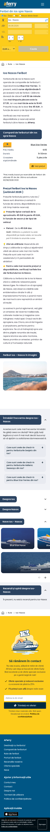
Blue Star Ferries (39, 144)
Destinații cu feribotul (14, 745)
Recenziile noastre (13, 761)
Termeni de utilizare (14, 794)
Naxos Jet (36, 569)
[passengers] (39, 577)
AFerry (7, 740)
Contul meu (10, 782)
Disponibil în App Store (11, 814)
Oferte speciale (12, 765)
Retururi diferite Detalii (29, 16)
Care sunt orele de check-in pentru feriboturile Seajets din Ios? (21, 450)
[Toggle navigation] (42, 4)
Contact (8, 786)
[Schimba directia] (46, 20)
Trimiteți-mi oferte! (27, 705)
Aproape (42, 824)
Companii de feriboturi (15, 749)
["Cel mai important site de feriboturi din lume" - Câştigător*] (10, 4)
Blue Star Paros (18, 545)
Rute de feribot (11, 753)
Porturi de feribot (12, 757)
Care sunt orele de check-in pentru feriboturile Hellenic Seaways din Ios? (20, 465)
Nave (6, 770)
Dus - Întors (8, 16)
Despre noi (9, 790)
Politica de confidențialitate (17, 798)
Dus (16, 16)
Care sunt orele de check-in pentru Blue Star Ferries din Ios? (22, 479)
